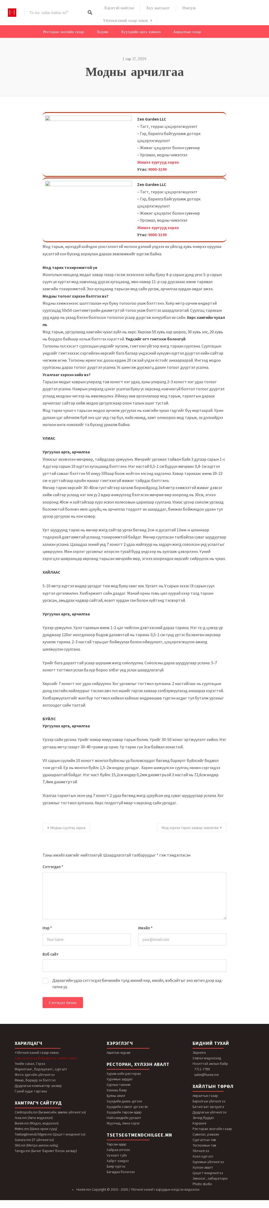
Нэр (47, 927)
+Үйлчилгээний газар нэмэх (37, 1052)
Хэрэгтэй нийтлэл (119, 8)
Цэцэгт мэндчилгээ (208, 1172)
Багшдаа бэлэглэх (121, 1171)
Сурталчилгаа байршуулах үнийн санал (46, 1058)
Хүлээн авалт (203, 1167)
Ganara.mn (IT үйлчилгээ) (34, 1139)
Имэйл (145, 927)
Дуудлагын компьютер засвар (38, 1085)
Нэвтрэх (189, 8)
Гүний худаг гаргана (31, 1091)
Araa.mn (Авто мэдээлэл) (34, 1117)
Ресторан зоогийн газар (63, 31)
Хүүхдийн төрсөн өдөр (124, 1112)
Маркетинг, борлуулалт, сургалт (41, 1069)
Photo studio (202, 1183)
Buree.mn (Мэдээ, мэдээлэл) (37, 1123)
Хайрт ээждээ (118, 1160)
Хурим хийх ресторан (124, 1073)
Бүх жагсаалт (158, 8)
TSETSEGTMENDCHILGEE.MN (139, 1135)
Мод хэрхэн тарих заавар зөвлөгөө (190, 827)
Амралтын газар (187, 31)
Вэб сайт (51, 954)
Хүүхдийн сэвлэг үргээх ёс (127, 1106)
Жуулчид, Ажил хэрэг (123, 1123)
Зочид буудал (203, 1117)
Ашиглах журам (118, 1052)
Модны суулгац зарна (67, 827)
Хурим (102, 31)
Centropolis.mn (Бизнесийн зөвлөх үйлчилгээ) (50, 1112)
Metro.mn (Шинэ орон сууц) (36, 1128)
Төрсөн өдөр (116, 1144)
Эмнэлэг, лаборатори (210, 1178)
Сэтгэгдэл (53, 866)
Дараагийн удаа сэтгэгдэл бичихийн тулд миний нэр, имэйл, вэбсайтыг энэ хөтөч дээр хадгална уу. (137, 983)
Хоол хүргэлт (203, 1156)
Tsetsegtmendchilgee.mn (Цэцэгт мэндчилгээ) (50, 1134)
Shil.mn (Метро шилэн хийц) (36, 1145)
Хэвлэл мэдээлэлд (207, 1058)
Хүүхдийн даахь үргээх (124, 1101)
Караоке (199, 1123)
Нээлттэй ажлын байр (210, 1063)
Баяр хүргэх (116, 1166)
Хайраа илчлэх (118, 1149)
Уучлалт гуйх (117, 1155)
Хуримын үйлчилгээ (208, 1161)
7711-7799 (202, 1069)
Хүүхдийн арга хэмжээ (141, 31)
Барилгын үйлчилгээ (209, 1101)
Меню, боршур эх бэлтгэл (35, 1080)
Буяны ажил (116, 1095)
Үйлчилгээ (201, 1150)
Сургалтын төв (204, 1139)
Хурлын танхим (118, 1084)
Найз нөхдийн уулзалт (124, 1117)
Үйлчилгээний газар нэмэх (125, 20)
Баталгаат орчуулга (208, 1106)
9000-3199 (157, 169)
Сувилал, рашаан (206, 1134)
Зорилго (199, 1052)
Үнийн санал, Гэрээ (30, 1063)
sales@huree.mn (206, 1074)
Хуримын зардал (119, 1079)
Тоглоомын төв (204, 1145)
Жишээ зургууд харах (158, 162)
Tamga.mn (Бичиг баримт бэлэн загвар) (46, 1150)
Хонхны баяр (117, 1090)
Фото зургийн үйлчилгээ (35, 1074)
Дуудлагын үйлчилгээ (209, 1112)
